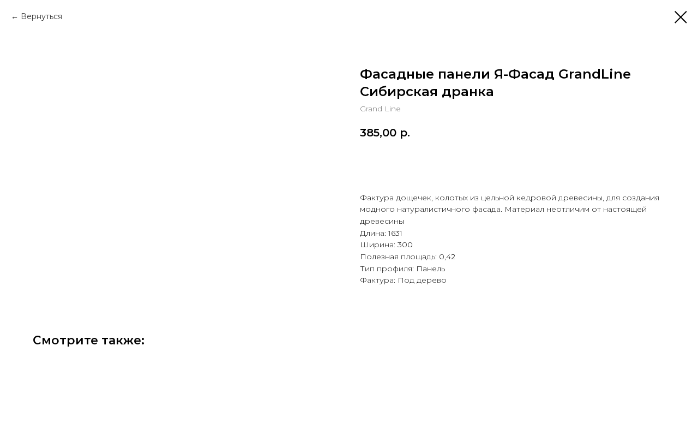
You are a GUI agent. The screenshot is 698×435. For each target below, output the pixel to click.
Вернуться (41, 16)
